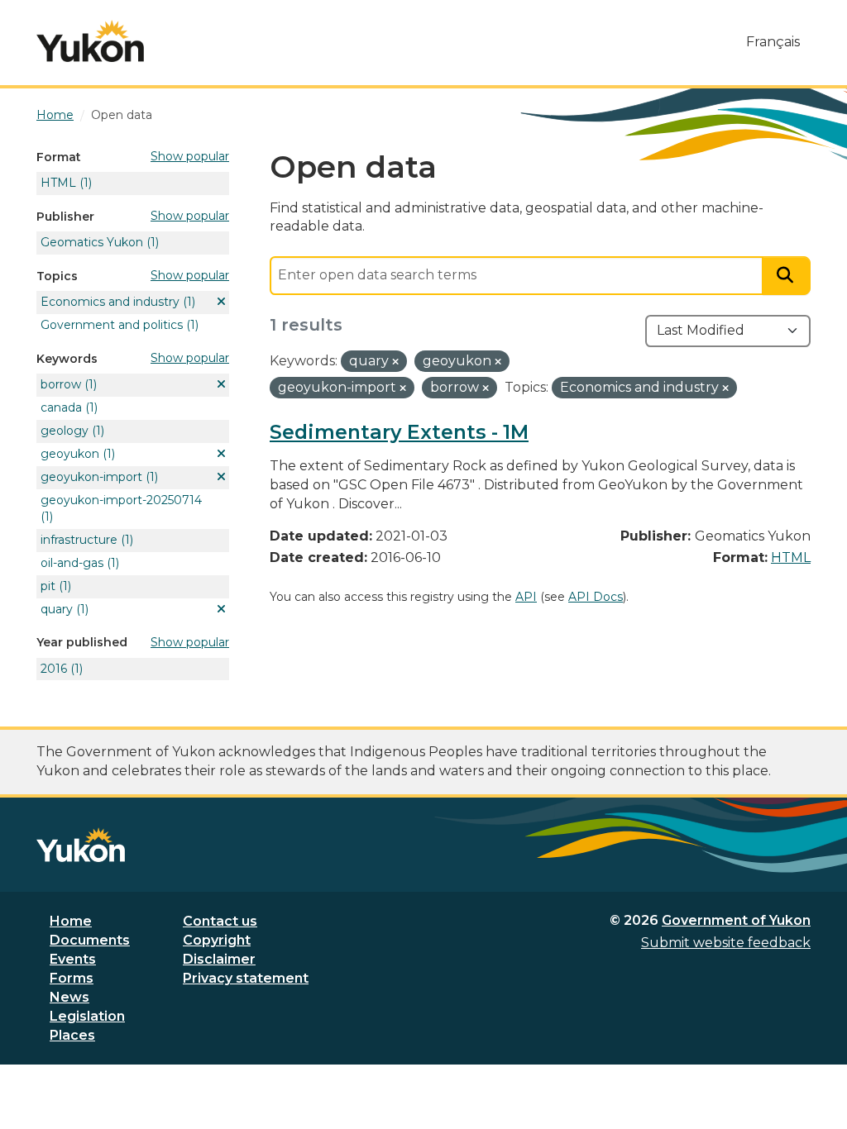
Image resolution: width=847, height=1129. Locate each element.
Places (72, 1035)
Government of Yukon (736, 920)
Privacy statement (246, 978)
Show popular (190, 156)
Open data (121, 114)
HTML (791, 557)
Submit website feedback (726, 942)
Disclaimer (219, 959)
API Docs (595, 596)
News (69, 997)
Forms (71, 978)
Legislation (87, 1016)
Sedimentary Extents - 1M (399, 432)
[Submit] (787, 275)
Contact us (220, 921)
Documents (90, 940)
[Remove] (395, 362)
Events (73, 959)
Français (773, 42)
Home (71, 921)
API (526, 596)
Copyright (217, 940)
